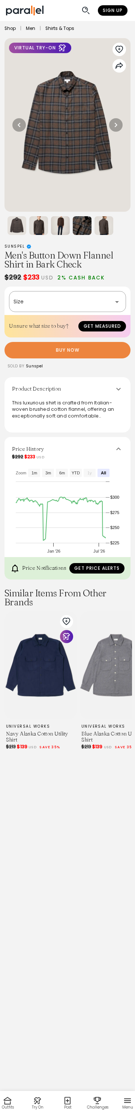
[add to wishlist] (66, 621)
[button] (67, 301)
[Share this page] (119, 66)
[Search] (86, 10)
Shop (10, 28)
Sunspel (15, 246)
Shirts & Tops (59, 28)
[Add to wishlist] (119, 49)
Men (30, 28)
